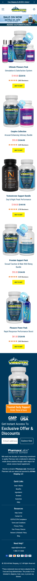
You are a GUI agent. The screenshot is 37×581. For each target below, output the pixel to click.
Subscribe (26, 441)
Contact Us (18, 516)
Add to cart (18, 86)
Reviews (18, 496)
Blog (18, 536)
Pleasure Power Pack (18, 328)
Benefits (18, 489)
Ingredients (18, 492)
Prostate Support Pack (18, 260)
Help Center (18, 513)
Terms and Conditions (18, 523)
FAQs (18, 502)
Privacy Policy (18, 526)
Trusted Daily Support (18, 409)
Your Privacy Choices (18, 529)
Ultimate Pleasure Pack (18, 67)
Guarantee (18, 499)
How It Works (18, 486)
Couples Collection (18, 131)
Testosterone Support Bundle (18, 196)
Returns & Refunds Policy (18, 533)
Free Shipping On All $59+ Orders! (18, 2)
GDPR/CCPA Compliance (18, 519)
